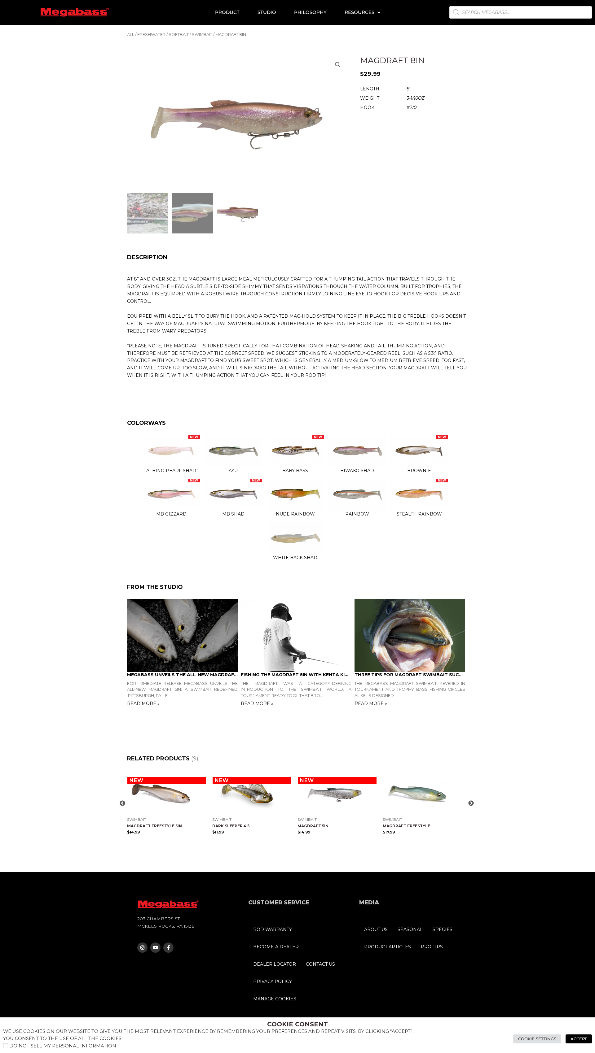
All (130, 34)
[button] (337, 64)
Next (471, 803)
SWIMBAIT (202, 34)
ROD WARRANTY (272, 929)
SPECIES (442, 929)
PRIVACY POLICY (272, 981)
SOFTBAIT (179, 34)
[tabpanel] (184, 653)
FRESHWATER (151, 34)
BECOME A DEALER (276, 947)
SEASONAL (410, 929)
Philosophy (310, 12)
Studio (267, 12)
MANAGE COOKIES (274, 999)
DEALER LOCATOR (274, 964)
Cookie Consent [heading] (297, 1024)
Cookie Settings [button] (537, 1038)
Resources (359, 12)
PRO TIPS (432, 947)
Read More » (143, 703)
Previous (122, 803)
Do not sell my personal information (62, 1046)
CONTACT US (320, 964)
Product (227, 12)
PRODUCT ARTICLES (387, 947)
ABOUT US (376, 929)
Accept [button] (579, 1038)
